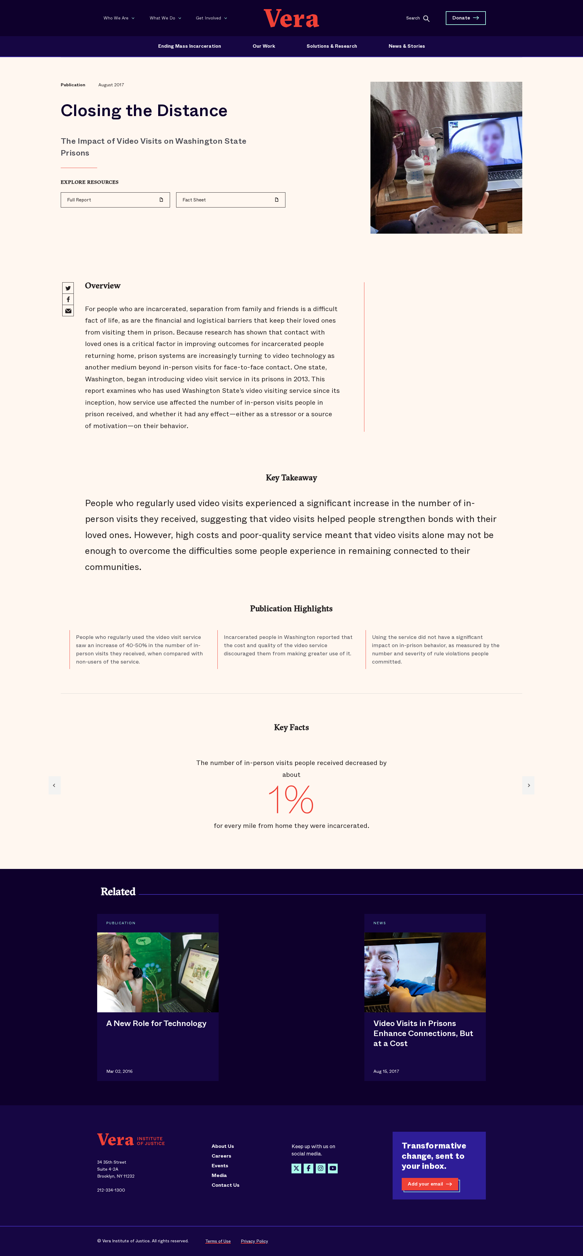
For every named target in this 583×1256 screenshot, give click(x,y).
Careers (221, 1156)
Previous (55, 785)
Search (413, 18)
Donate (461, 17)
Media (219, 1175)
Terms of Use (218, 1241)
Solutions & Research (332, 46)
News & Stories (407, 46)
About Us (223, 1146)
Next (528, 785)
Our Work (264, 46)
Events (220, 1165)
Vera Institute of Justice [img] (291, 18)
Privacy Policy (254, 1241)
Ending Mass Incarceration (189, 46)
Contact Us (226, 1185)
